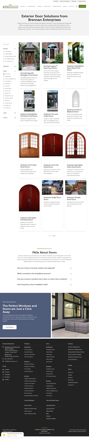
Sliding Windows (28, 388)
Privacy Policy (73, 429)
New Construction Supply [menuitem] (74, 354)
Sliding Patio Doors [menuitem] (51, 388)
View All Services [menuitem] (72, 359)
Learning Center (57, 6)
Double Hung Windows (30, 381)
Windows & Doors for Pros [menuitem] (75, 357)
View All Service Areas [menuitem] (30, 413)
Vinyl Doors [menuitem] (49, 354)
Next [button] (54, 236)
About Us (71, 6)
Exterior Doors (31, 6)
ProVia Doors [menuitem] (49, 371)
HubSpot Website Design (74, 431)
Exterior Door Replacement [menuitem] (75, 349)
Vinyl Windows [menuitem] (28, 349)
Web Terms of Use (81, 429)
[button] (4, 44)
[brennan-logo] (10, 6)
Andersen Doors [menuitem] (50, 369)
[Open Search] (76, 6)
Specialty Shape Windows (31, 395)
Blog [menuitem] (47, 413)
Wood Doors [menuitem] (49, 352)
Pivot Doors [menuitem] (49, 393)
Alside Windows (28, 371)
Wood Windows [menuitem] (28, 352)
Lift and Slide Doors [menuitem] (51, 383)
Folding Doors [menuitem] (49, 386)
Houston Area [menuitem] (28, 411)
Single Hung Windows (30, 378)
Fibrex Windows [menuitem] (28, 356)
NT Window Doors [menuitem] (51, 376)
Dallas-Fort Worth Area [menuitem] (30, 408)
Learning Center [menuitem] (50, 408)
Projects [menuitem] (48, 416)
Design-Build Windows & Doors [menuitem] (76, 352)
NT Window (27, 369)
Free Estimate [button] (82, 6)
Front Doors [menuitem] (49, 395)
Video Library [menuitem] (49, 411)
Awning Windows (29, 390)
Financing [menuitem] (70, 380)
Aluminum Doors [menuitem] (50, 356)
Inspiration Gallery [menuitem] (51, 418)
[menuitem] (56, 1)
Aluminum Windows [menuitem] (29, 354)
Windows (22, 6)
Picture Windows (28, 386)
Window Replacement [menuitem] (74, 347)
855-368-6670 (9, 359)
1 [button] (49, 236)
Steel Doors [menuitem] (49, 361)
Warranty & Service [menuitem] (73, 382)
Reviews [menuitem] (70, 377)
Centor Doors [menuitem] (49, 373)
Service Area (47, 6)
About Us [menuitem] (70, 372)
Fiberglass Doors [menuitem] (50, 349)
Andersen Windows (29, 366)
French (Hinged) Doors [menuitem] (52, 390)
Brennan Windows (29, 364)
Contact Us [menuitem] (71, 385)
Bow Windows (28, 393)
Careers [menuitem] (70, 375)
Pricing (64, 6)
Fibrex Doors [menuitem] (49, 359)
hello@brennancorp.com (11, 361)
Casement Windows (29, 383)
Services (40, 6)
